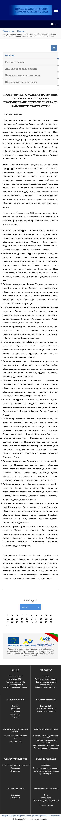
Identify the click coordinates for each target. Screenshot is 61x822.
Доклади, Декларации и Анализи (15, 688)
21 (8, 622)
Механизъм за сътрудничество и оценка (46, 737)
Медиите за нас (14, 62)
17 (36, 619)
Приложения (15, 714)
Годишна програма (15, 685)
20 (51, 619)
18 (41, 619)
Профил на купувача (10, 816)
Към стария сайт (53, 816)
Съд (46, 795)
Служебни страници (38, 816)
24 (22, 622)
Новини (20, 31)
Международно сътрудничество (46, 745)
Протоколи (15, 712)
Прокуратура (46, 798)
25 (27, 622)
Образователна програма (21, 82)
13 (17, 619)
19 (46, 619)
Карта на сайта (24, 816)
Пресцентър (8, 31)
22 (12, 622)
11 (8, 619)
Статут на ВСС (15, 679)
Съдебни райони (46, 805)
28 (41, 622)
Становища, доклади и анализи (46, 768)
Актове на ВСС (15, 741)
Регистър (15, 717)
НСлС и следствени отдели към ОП (46, 802)
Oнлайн (15, 706)
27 (36, 622)
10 (51, 615)
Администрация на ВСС (15, 682)
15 (27, 619)
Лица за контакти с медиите (22, 75)
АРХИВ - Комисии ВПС (46, 709)
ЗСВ (15, 738)
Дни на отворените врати (21, 68)
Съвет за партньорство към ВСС (15, 765)
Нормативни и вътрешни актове (46, 771)
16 (32, 619)
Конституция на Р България (15, 736)
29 (46, 622)
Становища (15, 771)
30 (51, 622)
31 (8, 626)
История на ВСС (15, 676)
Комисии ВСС (45, 706)
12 (12, 619)
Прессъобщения (46, 774)
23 (17, 622)
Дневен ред (15, 709)
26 (32, 622)
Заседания (15, 768)
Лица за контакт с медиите (46, 679)
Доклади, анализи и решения (46, 748)
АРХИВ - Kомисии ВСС (46, 712)
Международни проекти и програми (45, 741)
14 (22, 619)
